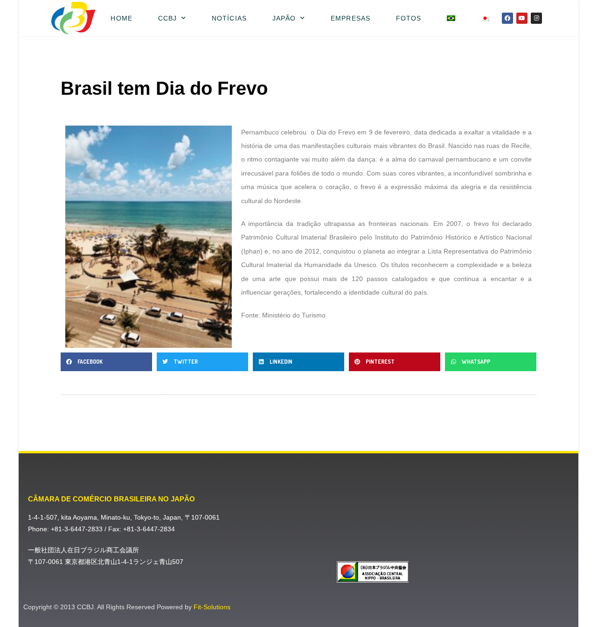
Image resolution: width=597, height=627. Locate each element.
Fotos (409, 18)
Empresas (350, 18)
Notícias (229, 18)
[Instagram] (536, 18)
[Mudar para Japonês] (485, 18)
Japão (284, 18)
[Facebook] (507, 18)
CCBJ (167, 18)
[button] (106, 361)
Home (121, 18)
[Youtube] (522, 18)
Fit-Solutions (212, 607)
